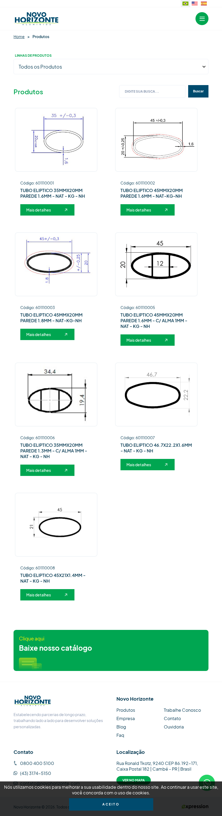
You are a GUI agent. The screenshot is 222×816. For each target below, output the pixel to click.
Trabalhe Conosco (182, 710)
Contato (172, 718)
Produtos (125, 710)
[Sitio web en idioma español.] (204, 3)
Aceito (111, 804)
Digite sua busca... (142, 91)
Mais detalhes (38, 209)
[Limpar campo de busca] (182, 91)
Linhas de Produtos (33, 55)
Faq (120, 735)
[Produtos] (37, 18)
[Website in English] (195, 3)
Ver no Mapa (133, 780)
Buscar (198, 91)
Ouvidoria (174, 727)
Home (19, 36)
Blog (121, 727)
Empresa (125, 718)
